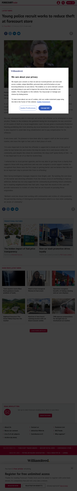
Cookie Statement (43, 102)
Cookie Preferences (28, 108)
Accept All (45, 108)
